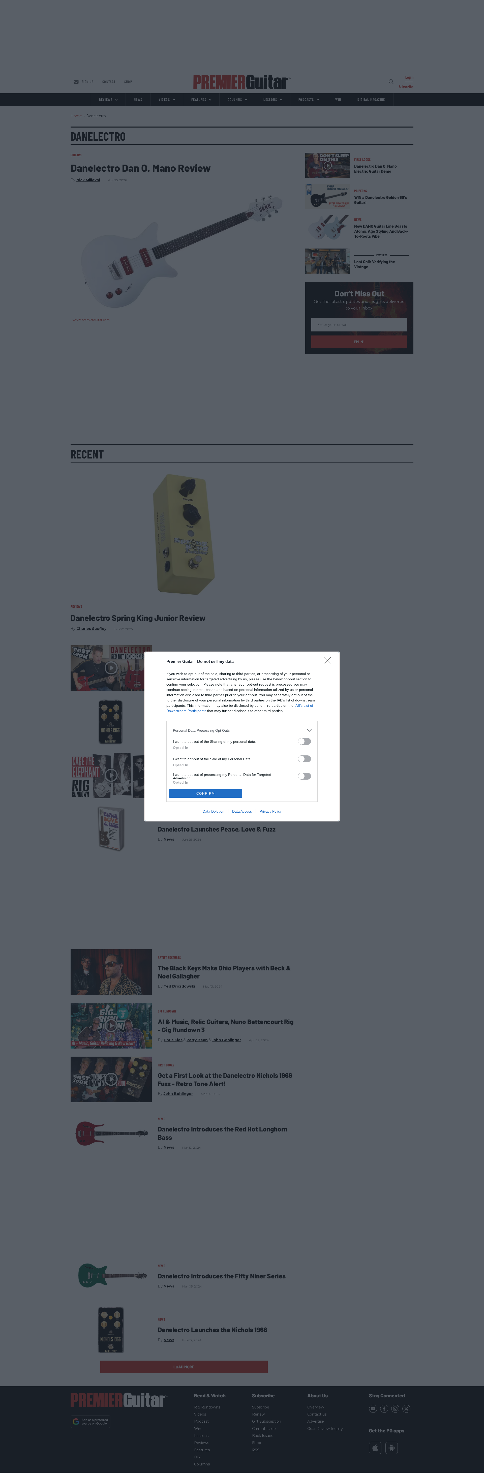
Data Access (242, 811)
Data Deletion (213, 811)
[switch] (304, 741)
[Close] (329, 662)
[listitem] (242, 730)
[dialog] (242, 736)
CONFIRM (205, 793)
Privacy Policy (271, 811)
